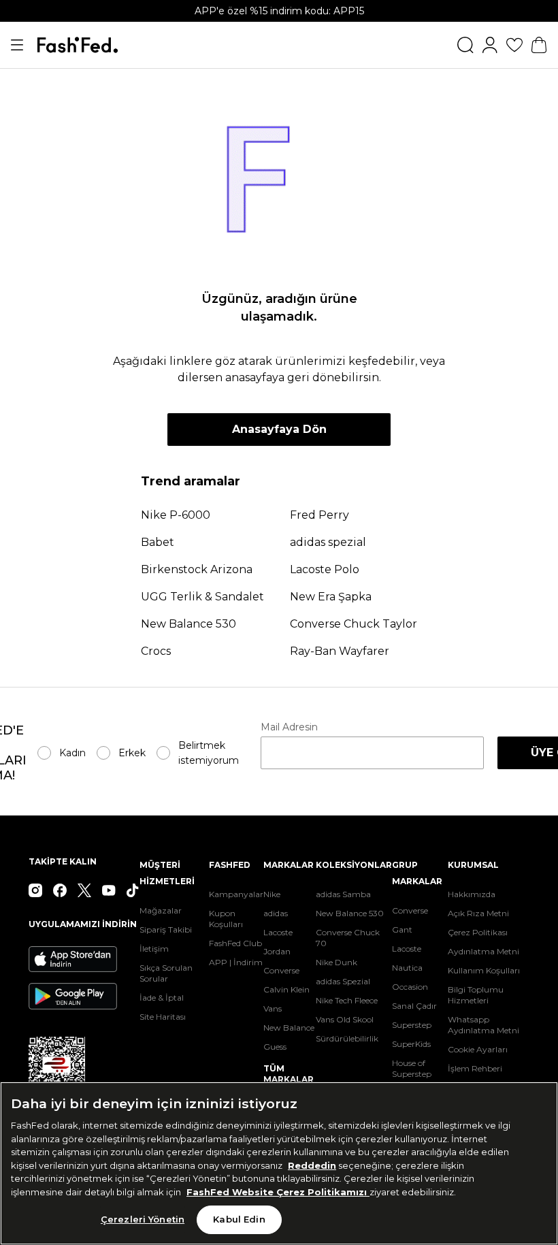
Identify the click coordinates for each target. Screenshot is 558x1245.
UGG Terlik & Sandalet (202, 596)
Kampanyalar (236, 894)
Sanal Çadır (414, 1006)
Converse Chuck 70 (348, 937)
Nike (271, 894)
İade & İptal (162, 997)
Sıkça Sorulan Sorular (166, 973)
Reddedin (312, 1165)
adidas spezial (328, 542)
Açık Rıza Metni (478, 913)
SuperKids (411, 1044)
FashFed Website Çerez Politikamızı (278, 1191)
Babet (157, 542)
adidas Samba (343, 894)
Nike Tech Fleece (347, 1000)
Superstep (411, 1025)
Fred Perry (319, 514)
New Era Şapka (331, 596)
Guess (274, 1046)
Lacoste (278, 932)
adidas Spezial (343, 981)
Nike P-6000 (175, 514)
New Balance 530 (188, 623)
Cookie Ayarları (478, 1049)
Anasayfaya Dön (279, 429)
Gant (402, 929)
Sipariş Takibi (166, 929)
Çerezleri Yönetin (142, 1219)
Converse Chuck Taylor (353, 623)
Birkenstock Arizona (196, 569)
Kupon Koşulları (226, 918)
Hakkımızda (471, 894)
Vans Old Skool (345, 1019)
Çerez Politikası (478, 932)
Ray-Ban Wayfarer (339, 651)
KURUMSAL (473, 865)
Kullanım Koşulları (484, 970)
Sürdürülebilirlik (347, 1038)
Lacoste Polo (324, 569)
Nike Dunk (336, 962)
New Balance (288, 1027)
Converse (281, 970)
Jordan (277, 951)
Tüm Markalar (288, 1073)
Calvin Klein (286, 989)
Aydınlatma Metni (483, 951)
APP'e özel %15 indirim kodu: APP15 (279, 11)
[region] (279, 1163)
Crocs (156, 651)
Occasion (410, 987)
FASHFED (229, 865)
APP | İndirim (236, 962)
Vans (272, 1008)
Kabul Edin (239, 1219)
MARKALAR (288, 865)
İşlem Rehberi (475, 1068)
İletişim (154, 948)
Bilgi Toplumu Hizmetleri (476, 994)
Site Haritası (163, 1017)
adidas (275, 913)
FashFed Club (235, 943)
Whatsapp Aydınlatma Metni (483, 1024)
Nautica (407, 968)
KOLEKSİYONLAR (354, 865)
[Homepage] (77, 44)
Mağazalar (161, 910)
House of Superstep (411, 1068)
